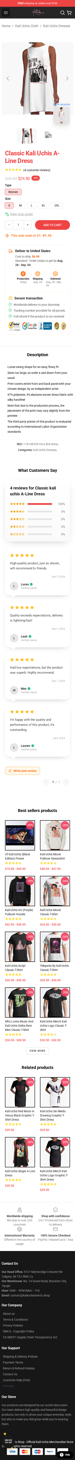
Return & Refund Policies (19, 1368)
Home (6, 26)
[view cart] (69, 12)
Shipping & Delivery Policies (20, 1356)
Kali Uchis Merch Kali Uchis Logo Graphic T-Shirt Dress (54, 1175)
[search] (62, 12)
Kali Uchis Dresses (56, 26)
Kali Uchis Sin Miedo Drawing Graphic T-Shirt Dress (53, 1115)
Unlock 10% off (8, 1441)
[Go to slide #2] (48, 136)
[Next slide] (66, 78)
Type (8, 185)
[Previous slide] (8, 78)
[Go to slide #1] (27, 136)
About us (9, 1313)
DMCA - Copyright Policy (18, 1331)
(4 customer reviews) (36, 170)
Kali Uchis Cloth (26, 26)
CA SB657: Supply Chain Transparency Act (30, 1337)
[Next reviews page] (66, 782)
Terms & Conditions (15, 1319)
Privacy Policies (13, 1325)
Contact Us (10, 1374)
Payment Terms (13, 1362)
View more (38, 1050)
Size (8, 198)
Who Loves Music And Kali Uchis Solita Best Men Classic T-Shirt (19, 1026)
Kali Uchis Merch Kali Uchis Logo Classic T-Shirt (53, 1026)
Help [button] (67, 1454)
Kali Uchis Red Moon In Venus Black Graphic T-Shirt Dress (19, 1115)
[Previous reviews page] (46, 782)
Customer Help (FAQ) (16, 1380)
